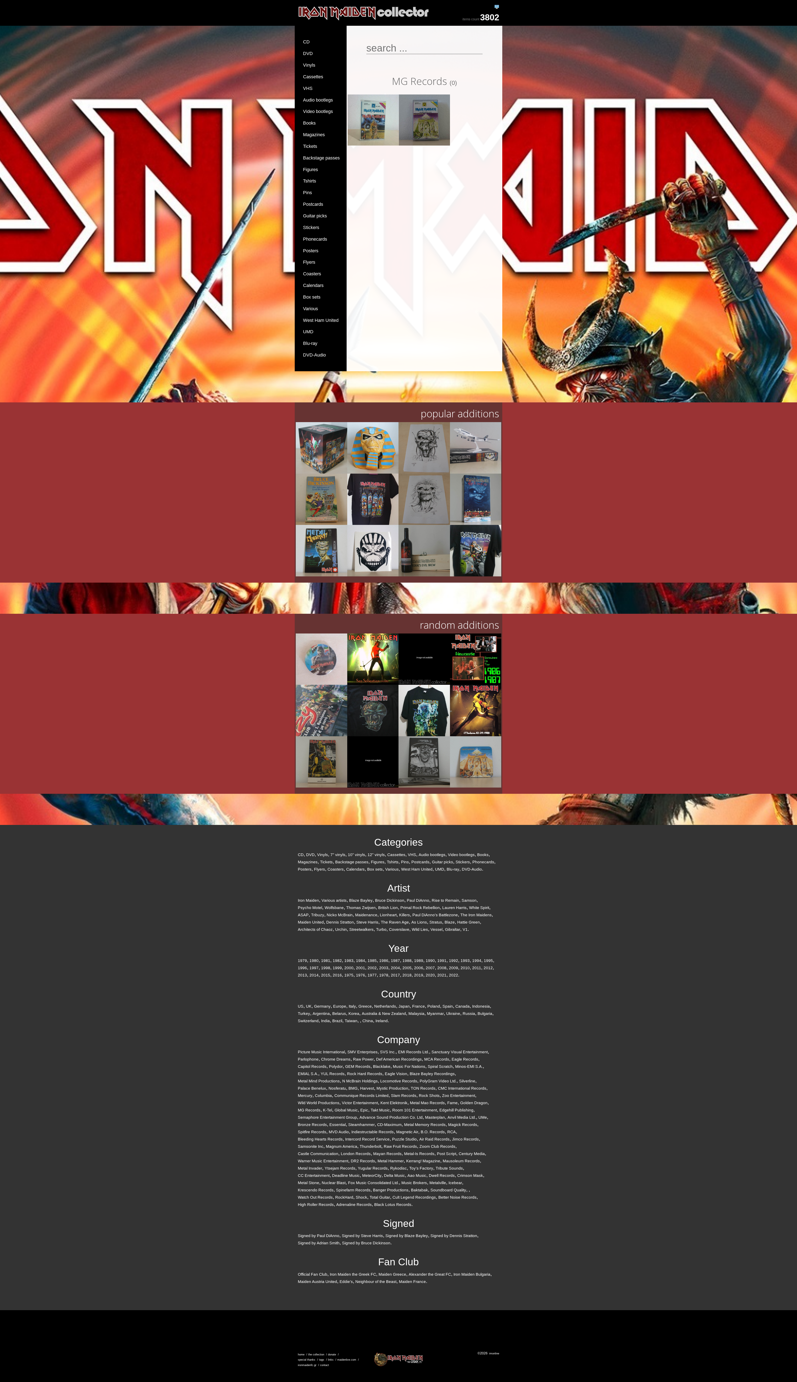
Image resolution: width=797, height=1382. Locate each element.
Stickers (311, 227)
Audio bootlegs (318, 100)
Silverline (467, 1081)
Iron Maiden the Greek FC (353, 1274)
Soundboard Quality (448, 1190)
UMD (308, 331)
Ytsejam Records (340, 1168)
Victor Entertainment (360, 1103)
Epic (364, 1110)
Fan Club (398, 1261)
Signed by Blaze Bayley (406, 1236)
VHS (308, 88)
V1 (465, 929)
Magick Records (462, 1124)
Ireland (381, 1021)
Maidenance (366, 915)
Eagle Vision (396, 1074)
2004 (395, 968)
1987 (395, 960)
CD (306, 41)
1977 (372, 975)
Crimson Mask (470, 1175)
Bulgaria (485, 1013)
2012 (488, 968)
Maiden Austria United (317, 1281)
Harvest (367, 1088)
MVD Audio (339, 1132)
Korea (353, 1013)
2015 (325, 975)
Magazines (314, 134)
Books (309, 123)
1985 (372, 960)
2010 (465, 968)
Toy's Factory (421, 1168)
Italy (352, 1006)
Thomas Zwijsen (361, 907)
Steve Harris (367, 922)
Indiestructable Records (372, 1132)
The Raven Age (395, 922)
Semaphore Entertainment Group (327, 1117)
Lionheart (388, 915)
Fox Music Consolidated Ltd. (373, 1183)
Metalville (437, 1183)
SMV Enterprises (362, 1052)
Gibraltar (452, 929)
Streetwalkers (361, 929)
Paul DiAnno (418, 900)
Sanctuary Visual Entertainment (460, 1052)
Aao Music (416, 1175)
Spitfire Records (312, 1132)
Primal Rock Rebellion (420, 907)
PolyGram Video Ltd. (438, 1081)
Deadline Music (346, 1175)
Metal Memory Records (425, 1124)
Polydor (336, 1066)
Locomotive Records (398, 1081)
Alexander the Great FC (430, 1274)
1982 (337, 960)
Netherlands (385, 1006)
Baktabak (419, 1190)
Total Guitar (380, 1197)
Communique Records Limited (361, 1095)
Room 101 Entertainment (414, 1110)
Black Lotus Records (392, 1204)
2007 (430, 968)
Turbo (381, 929)
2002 (372, 968)
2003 (383, 968)
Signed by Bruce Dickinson (366, 1243)
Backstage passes (321, 157)
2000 (348, 968)
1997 (314, 968)
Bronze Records (312, 1124)
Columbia (323, 1095)
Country (398, 994)
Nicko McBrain (340, 915)
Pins (307, 192)
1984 (360, 960)
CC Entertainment (314, 1175)
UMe (482, 1117)
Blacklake (381, 1066)
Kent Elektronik (393, 1103)
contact (324, 1365)
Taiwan (351, 1021)
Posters (310, 250)
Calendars (313, 285)
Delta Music (394, 1175)
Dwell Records (442, 1175)
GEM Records (357, 1066)
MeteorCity (371, 1175)
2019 (418, 975)
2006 (418, 968)
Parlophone (308, 1059)
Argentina (321, 1013)
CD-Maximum (389, 1124)
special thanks (306, 1359)
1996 (302, 968)
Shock (361, 1197)
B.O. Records (433, 1132)
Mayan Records (387, 1154)
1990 (430, 960)
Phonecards (315, 239)
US (300, 1006)
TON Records (423, 1088)
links (331, 1359)
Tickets (310, 146)
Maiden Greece (392, 1274)
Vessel (436, 929)
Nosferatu (337, 1088)
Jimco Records (465, 1139)
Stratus (435, 922)
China (367, 1021)
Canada (462, 1006)
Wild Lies (420, 929)
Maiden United (311, 922)
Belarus (339, 1013)
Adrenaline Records (354, 1204)
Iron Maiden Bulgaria (472, 1274)
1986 (383, 960)
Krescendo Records (316, 1190)
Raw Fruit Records (400, 1146)
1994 (476, 960)
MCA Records (436, 1059)
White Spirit (479, 907)
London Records (356, 1154)
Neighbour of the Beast (375, 1281)
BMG (353, 1088)
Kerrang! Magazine (423, 1161)
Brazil (337, 1021)
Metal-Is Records (419, 1154)
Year (398, 948)
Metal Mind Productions (319, 1081)
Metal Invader (310, 1168)
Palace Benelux (312, 1088)
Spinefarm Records (353, 1190)
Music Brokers (414, 1183)
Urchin (341, 929)
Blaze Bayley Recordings (432, 1074)
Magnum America (341, 1146)
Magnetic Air (407, 1132)
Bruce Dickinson (389, 900)
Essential (337, 1124)
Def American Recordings (399, 1059)
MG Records (309, 1110)
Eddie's (346, 1281)
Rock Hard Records (364, 1074)
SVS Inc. (388, 1052)
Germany (322, 1006)
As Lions (419, 922)
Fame (452, 1103)
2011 (476, 968)
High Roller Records (316, 1204)
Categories (398, 842)
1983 (348, 960)
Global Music (346, 1110)
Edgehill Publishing (456, 1110)
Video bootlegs (318, 111)
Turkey (304, 1013)
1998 (325, 968)
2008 (441, 968)
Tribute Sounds (449, 1168)
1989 (418, 960)
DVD (308, 53)
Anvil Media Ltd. (461, 1117)
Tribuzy (317, 915)
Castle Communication (318, 1154)
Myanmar (435, 1013)
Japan (404, 1006)
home (301, 1354)
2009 (453, 968)
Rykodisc (398, 1168)
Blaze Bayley (361, 900)
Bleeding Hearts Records (320, 1139)
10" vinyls (356, 855)
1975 (348, 975)
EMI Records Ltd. (413, 1052)
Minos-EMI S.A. (469, 1066)
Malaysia (416, 1013)
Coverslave (399, 929)
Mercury (305, 1095)
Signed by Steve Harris (362, 1236)
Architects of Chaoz (315, 929)
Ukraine (453, 1013)
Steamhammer (361, 1124)
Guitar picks (315, 215)
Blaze (450, 922)
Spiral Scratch (440, 1066)
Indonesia (481, 1006)
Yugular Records (373, 1168)
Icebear (455, 1183)
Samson (469, 900)
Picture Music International (321, 1052)
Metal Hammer (391, 1161)
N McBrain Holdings (360, 1081)
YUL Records (333, 1074)
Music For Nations (409, 1066)
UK (309, 1006)
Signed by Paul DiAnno (318, 1236)
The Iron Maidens (476, 915)
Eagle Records (465, 1059)
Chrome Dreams (336, 1059)
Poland (433, 1006)
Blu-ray (310, 343)
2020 (430, 975)
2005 (407, 968)
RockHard (344, 1197)
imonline (494, 1353)
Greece (365, 1006)
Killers (404, 915)
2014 (314, 975)
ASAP (303, 915)
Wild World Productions (318, 1103)
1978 (383, 975)
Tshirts (309, 181)
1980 (314, 960)
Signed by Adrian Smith (319, 1243)
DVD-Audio (314, 355)
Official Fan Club (312, 1274)
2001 (360, 968)
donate (332, 1354)
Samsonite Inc (310, 1146)
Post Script (446, 1154)
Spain (448, 1006)
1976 (360, 975)
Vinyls (309, 65)
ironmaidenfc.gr (307, 1365)
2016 (337, 975)
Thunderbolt (370, 1146)
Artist (398, 888)
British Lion (388, 907)
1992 (453, 960)
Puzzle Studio (404, 1139)
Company (398, 1039)
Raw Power (363, 1059)
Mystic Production (392, 1088)
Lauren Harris (454, 907)
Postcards (313, 204)
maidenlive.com (346, 1359)
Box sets (311, 297)
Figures (310, 169)
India (325, 1021)
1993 (465, 960)
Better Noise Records (457, 1197)
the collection (316, 1354)
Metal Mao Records (427, 1103)
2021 (441, 975)
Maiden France (412, 1281)
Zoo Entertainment (458, 1095)
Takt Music (380, 1110)
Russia (469, 1013)
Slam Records (403, 1095)
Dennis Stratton (340, 922)
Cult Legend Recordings (414, 1197)
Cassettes (313, 76)
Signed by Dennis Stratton (453, 1236)
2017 (395, 975)
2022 (453, 975)
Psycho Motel (310, 907)
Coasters (312, 273)
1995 (488, 960)
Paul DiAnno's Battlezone (435, 915)
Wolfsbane (334, 907)
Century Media (472, 1154)
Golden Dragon (474, 1103)
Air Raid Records (434, 1139)
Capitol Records (312, 1066)
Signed (398, 1223)
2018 (407, 975)
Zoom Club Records (437, 1146)
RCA (451, 1132)
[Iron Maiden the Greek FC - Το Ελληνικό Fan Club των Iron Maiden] (398, 1359)
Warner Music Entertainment (323, 1161)
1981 (325, 960)
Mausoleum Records (461, 1161)
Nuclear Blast (334, 1183)
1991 (441, 960)
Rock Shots (429, 1095)
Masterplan (435, 1117)
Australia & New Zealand (384, 1013)
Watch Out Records (315, 1197)
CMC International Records (462, 1088)
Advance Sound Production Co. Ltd (391, 1117)
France (418, 1006)
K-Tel (327, 1110)
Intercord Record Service (367, 1139)
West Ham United (321, 320)
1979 (302, 960)
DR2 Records (363, 1161)
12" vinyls (376, 855)
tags (321, 1359)
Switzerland (308, 1021)
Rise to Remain (445, 900)
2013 (302, 975)
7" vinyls (337, 855)
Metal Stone (308, 1183)
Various (310, 308)
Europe (339, 1006)
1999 (337, 968)
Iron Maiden (308, 900)
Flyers (309, 262)
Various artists (334, 900)
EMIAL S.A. (308, 1074)
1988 (407, 960)
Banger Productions (390, 1190)
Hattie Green (468, 922)
